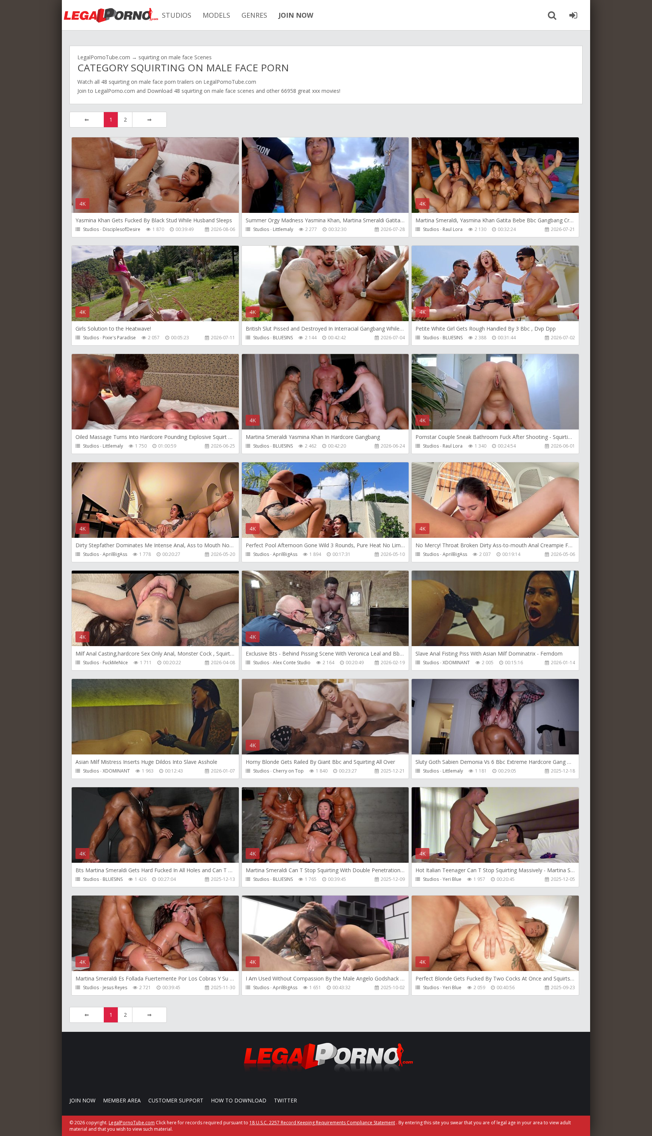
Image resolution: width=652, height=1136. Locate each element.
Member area (122, 1100)
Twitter (285, 1100)
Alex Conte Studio (292, 662)
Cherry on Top (288, 771)
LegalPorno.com (115, 90)
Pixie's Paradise (119, 337)
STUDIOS (176, 15)
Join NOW (82, 1100)
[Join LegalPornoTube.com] (573, 15)
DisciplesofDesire (121, 229)
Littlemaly (283, 229)
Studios (91, 229)
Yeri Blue (452, 879)
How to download (238, 1100)
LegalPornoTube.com (111, 15)
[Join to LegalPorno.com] (326, 1074)
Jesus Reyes (115, 987)
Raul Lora (453, 229)
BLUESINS (283, 337)
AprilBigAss (115, 554)
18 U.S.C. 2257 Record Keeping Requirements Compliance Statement (322, 1122)
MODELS (216, 15)
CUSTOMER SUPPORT (175, 1100)
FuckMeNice (115, 662)
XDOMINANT (456, 662)
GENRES (254, 15)
